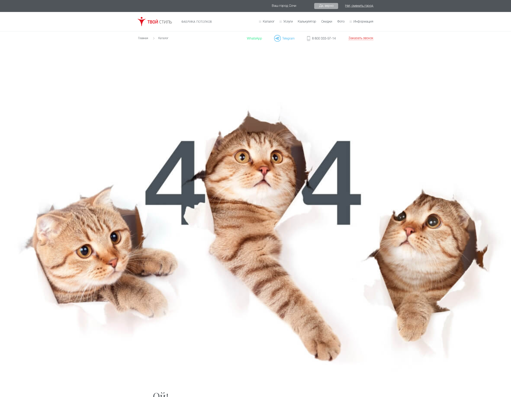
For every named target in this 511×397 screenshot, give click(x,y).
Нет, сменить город (359, 6)
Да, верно (326, 6)
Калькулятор (307, 21)
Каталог (268, 21)
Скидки (326, 21)
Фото (341, 21)
